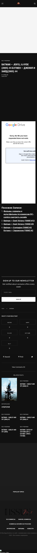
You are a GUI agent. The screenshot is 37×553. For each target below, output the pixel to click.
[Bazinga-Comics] (18, 3)
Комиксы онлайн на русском (20, 524)
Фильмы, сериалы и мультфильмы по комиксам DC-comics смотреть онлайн (19, 214)
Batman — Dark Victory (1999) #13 (19, 221)
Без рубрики (6, 60)
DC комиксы (10, 519)
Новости (30, 528)
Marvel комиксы (24, 519)
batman (11, 308)
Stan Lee (5, 74)
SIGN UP (18, 299)
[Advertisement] (18, 29)
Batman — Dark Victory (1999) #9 (19, 224)
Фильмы (21, 528)
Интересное (6, 404)
